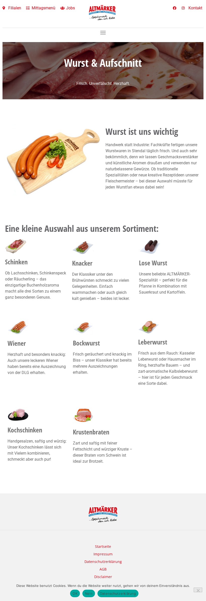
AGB (103, 569)
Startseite (103, 546)
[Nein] (198, 590)
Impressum (103, 554)
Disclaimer (103, 576)
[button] (103, 32)
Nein (88, 593)
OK (75, 593)
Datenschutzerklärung (103, 561)
